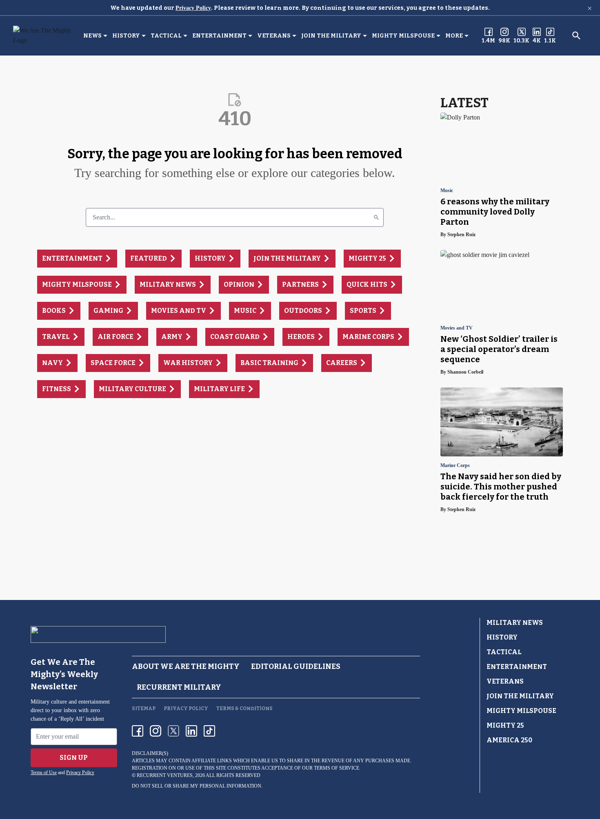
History (126, 35)
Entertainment (219, 35)
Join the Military (331, 35)
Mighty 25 (505, 725)
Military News (515, 622)
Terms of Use (44, 772)
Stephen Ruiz (461, 234)
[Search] (376, 217)
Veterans (274, 35)
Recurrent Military (179, 687)
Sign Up (74, 757)
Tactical (166, 35)
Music (446, 190)
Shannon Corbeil (465, 372)
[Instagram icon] (155, 731)
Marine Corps (455, 465)
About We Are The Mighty (186, 666)
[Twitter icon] (173, 731)
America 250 (509, 740)
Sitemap (144, 708)
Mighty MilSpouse (403, 35)
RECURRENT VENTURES (165, 775)
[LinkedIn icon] (191, 731)
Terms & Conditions (244, 708)
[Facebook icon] (137, 731)
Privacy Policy (193, 8)
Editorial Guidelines (295, 666)
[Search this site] (576, 35)
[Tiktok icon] (209, 731)
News (92, 35)
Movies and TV (456, 328)
